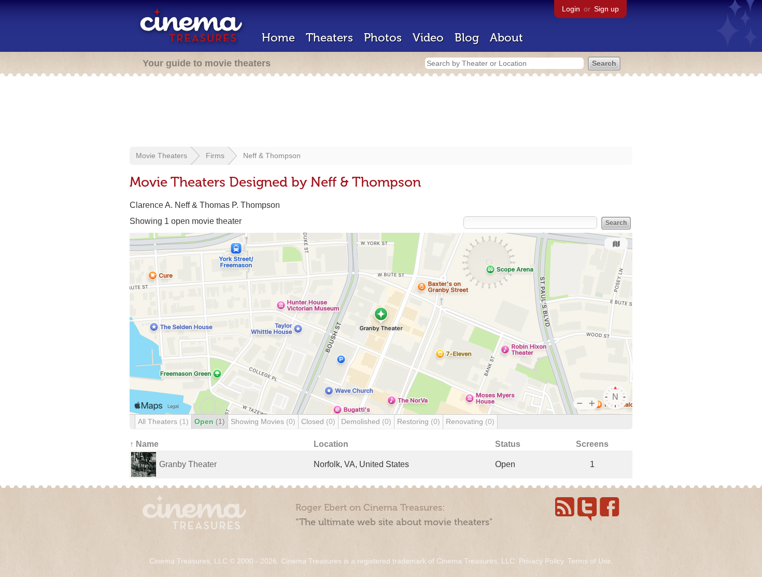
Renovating (470, 421)
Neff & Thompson (272, 155)
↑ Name (144, 444)
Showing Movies (263, 421)
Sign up (606, 9)
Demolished (366, 421)
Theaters (329, 38)
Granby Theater (188, 464)
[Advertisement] (381, 112)
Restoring (418, 421)
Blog (467, 38)
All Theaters (163, 421)
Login (571, 9)
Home (278, 38)
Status (507, 444)
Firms (215, 155)
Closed (318, 421)
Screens (592, 444)
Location (331, 444)
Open (209, 421)
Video (428, 38)
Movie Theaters (161, 155)
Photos (383, 38)
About (506, 38)
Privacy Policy (541, 561)
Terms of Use (589, 561)
